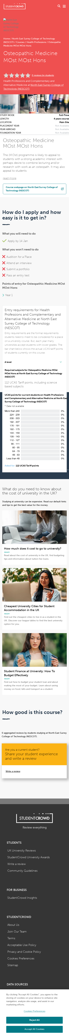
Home (7, 38)
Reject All (34, 1020)
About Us (13, 925)
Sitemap (12, 965)
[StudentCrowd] (14, 6)
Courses (20, 42)
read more (9, 178)
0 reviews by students (43, 75)
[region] (34, 1012)
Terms (11, 938)
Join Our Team (17, 931)
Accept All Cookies (34, 1029)
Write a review (13, 771)
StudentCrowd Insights (22, 898)
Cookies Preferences (20, 958)
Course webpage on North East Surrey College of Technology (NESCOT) (32, 189)
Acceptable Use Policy (21, 945)
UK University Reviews (21, 850)
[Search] (59, 6)
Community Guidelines (22, 870)
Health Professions (36, 42)
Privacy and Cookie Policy (24, 952)
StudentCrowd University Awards (28, 857)
